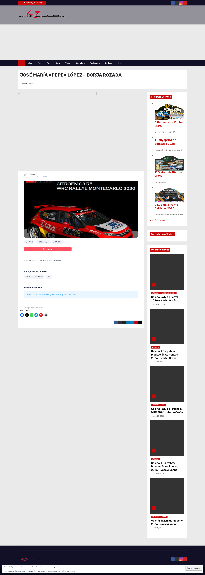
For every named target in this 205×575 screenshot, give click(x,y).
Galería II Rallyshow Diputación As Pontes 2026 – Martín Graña (164, 355)
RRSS (120, 63)
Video (67, 63)
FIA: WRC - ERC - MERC (34, 277)
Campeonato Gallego (168, 293)
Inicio (30, 63)
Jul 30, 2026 (158, 528)
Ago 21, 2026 (158, 362)
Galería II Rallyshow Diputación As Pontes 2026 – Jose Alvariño (164, 466)
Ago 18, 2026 (158, 473)
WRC (163, 405)
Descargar (47, 249)
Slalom (164, 517)
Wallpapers (95, 63)
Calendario (80, 63)
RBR (49, 277)
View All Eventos (157, 220)
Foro (49, 63)
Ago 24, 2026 (159, 304)
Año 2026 (155, 293)
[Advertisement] (102, 42)
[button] (186, 63)
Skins (58, 63)
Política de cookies (68, 571)
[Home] (21, 63)
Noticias (108, 63)
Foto (40, 63)
